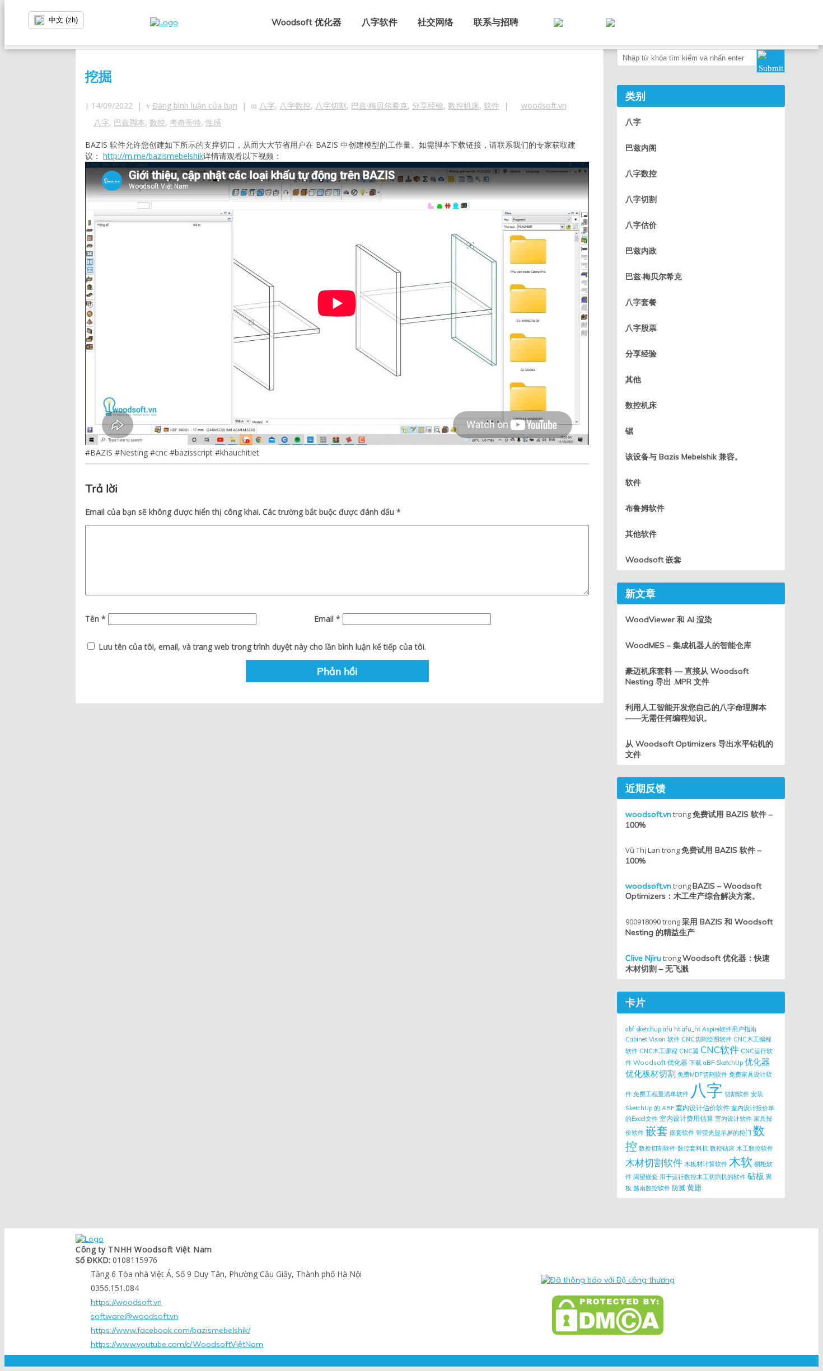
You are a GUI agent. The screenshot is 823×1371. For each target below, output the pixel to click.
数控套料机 (692, 1148)
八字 (267, 105)
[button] (770, 61)
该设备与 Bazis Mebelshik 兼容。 (683, 457)
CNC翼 (689, 1051)
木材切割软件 (653, 1162)
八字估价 (641, 225)
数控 (157, 122)
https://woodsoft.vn (126, 1302)
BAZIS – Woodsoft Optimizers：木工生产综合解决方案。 (693, 891)
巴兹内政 (641, 251)
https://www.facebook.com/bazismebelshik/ (170, 1330)
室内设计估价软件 (703, 1108)
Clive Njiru (643, 958)
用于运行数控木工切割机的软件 (703, 1177)
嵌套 (657, 1131)
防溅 (678, 1188)
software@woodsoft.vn (134, 1316)
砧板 (755, 1175)
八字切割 (331, 105)
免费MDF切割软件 (702, 1074)
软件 (491, 105)
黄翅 (694, 1187)
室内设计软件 (733, 1119)
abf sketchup (643, 1029)
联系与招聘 (496, 21)
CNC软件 (719, 1049)
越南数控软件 (651, 1188)
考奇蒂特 (185, 122)
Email (327, 618)
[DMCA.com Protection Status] (607, 1315)
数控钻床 (722, 1148)
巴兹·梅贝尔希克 (379, 105)
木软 (740, 1161)
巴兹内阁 (641, 148)
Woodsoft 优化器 (307, 21)
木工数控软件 (754, 1148)
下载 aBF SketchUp (716, 1063)
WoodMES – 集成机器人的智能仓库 (688, 645)
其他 (633, 379)
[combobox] (89, 20)
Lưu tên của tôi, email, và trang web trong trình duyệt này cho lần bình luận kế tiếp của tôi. (262, 646)
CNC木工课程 (658, 1051)
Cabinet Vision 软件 (652, 1039)
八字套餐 (641, 302)
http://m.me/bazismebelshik (153, 156)
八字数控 (295, 105)
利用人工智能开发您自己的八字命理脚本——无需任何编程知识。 (695, 712)
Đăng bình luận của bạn (194, 105)
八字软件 (380, 21)
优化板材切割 (650, 1073)
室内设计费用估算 (686, 1118)
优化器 (757, 1062)
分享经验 (427, 105)
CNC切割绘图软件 (706, 1039)
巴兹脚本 (129, 122)
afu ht (671, 1029)
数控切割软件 (657, 1148)
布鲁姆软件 (645, 508)
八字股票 (641, 328)
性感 (213, 122)
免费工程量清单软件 (661, 1094)
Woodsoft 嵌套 (653, 560)
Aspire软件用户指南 (729, 1029)
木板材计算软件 (705, 1164)
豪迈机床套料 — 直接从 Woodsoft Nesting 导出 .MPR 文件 (687, 676)
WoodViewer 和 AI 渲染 (668, 619)
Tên (95, 618)
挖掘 (98, 76)
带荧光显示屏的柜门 (723, 1133)
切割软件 (736, 1094)
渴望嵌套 (645, 1177)
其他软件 (641, 534)
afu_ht (691, 1029)
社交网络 (435, 21)
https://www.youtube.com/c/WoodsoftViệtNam (177, 1344)
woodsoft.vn (544, 105)
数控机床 (463, 105)
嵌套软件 (682, 1133)
